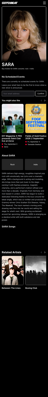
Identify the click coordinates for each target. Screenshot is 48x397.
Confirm (40, 93)
